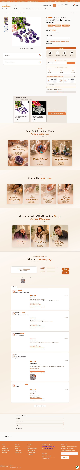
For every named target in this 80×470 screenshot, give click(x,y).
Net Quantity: (49, 43)
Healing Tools (5, 448)
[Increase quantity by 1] (62, 44)
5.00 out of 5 (27, 269)
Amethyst (8, 12)
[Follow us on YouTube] (19, 467)
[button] (75, 5)
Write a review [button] (65, 269)
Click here (57, 86)
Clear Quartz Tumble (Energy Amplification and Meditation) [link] (37, 117)
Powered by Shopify (4, 466)
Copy (61, 80)
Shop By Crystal (26, 8)
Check (71, 62)
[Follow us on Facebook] (10, 467)
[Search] (54, 5)
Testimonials (18, 450)
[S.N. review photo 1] (33, 377)
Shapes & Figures (6, 450)
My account (64, 5)
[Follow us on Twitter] (13, 467)
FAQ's (29, 446)
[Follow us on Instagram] (15, 467)
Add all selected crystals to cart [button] (57, 113)
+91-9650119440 (24, 1)
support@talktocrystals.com (32, 1)
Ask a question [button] (65, 273)
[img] (33, 295)
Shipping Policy (18, 452)
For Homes (4, 452)
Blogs (16, 448)
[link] (22, 108)
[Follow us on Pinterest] (17, 467)
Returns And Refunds (32, 448)
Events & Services (36, 8)
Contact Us (30, 454)
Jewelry (4, 446)
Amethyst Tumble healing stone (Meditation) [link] (21, 117)
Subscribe (65, 457)
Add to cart (61, 48)
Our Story (17, 446)
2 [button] (37, 405)
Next (76, 12)
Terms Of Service (31, 450)
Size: (50, 35)
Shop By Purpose (17, 8)
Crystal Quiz (45, 8)
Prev (72, 12)
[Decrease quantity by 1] (54, 44)
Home (3, 12)
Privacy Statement (32, 452)
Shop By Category (6, 8)
